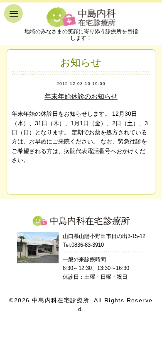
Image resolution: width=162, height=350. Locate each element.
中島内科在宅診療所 (81, 221)
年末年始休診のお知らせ (81, 96)
